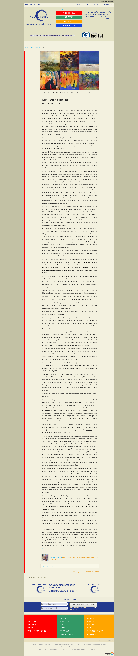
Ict (28, 618)
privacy (92, 607)
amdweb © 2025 (109, 641)
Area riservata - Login (33, 4)
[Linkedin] (41, 578)
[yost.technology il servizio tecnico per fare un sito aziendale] (109, 655)
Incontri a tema (66, 634)
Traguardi (64, 631)
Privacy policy (73, 647)
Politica (90, 621)
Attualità (91, 634)
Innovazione (38, 47)
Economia (91, 618)
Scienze (30, 628)
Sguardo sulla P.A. (95, 631)
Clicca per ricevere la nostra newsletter (83, 604)
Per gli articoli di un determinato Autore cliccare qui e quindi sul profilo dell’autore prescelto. (63, 590)
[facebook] (38, 578)
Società (90, 625)
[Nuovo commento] (47, 566)
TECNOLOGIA (28, 47)
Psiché (63, 628)
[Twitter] (45, 578)
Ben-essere (65, 625)
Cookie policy (64, 647)
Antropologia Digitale (36, 631)
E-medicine (64, 621)
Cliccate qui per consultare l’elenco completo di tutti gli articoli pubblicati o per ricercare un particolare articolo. (63, 585)
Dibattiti (90, 628)
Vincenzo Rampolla (56, 557)
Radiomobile (32, 621)
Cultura (63, 618)
